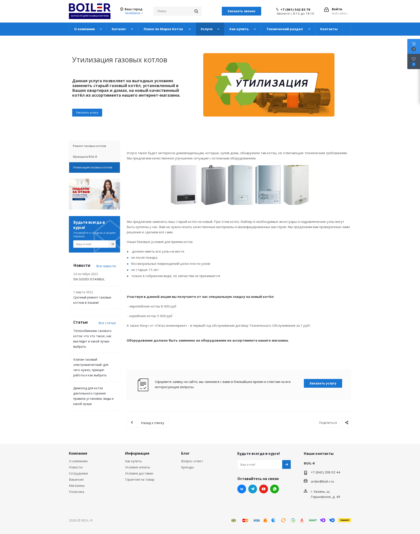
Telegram (252, 489)
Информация (137, 453)
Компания (78, 453)
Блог (185, 453)
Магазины (77, 485)
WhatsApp (274, 489)
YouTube (263, 489)
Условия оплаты (137, 467)
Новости (75, 467)
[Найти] (196, 11)
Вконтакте (241, 489)
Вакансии (76, 479)
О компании (78, 461)
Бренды (187, 467)
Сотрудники (78, 473)
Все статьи (107, 323)
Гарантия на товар (139, 479)
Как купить (133, 461)
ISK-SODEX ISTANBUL (89, 279)
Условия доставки (139, 473)
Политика (76, 491)
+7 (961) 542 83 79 (295, 9)
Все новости (106, 266)
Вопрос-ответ (192, 461)
